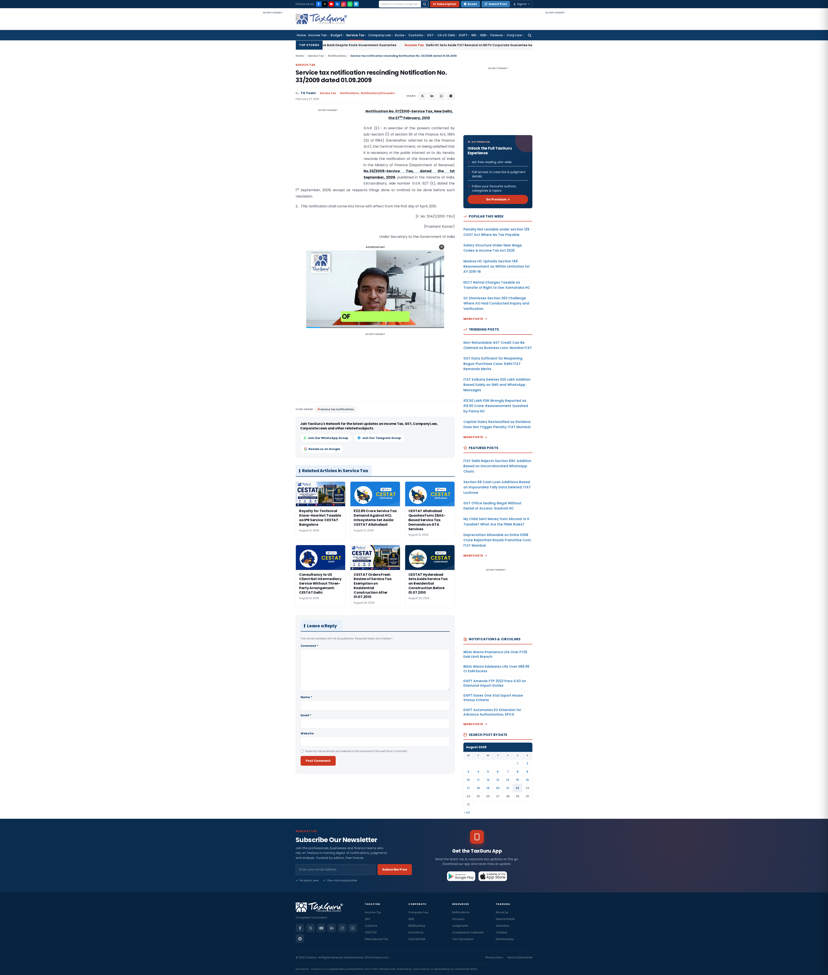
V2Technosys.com (376, 957)
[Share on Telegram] (451, 96)
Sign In (521, 4)
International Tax (376, 939)
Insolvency (415, 932)
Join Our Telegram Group (381, 438)
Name (306, 697)
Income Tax (317, 35)
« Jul (467, 812)
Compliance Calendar (468, 932)
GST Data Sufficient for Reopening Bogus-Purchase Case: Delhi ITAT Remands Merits (492, 363)
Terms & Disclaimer (519, 957)
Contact (501, 932)
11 (478, 780)
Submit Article (505, 919)
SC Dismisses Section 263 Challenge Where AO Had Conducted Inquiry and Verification (496, 303)
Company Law (379, 35)
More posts (473, 319)
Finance (496, 35)
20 (498, 788)
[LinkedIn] (337, 4)
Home (301, 35)
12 (488, 780)
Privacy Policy (494, 957)
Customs (415, 35)
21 (507, 788)
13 (497, 780)
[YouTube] (331, 4)
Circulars (458, 919)
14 (507, 780)
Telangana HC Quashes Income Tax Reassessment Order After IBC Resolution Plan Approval (532, 45)
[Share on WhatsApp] (441, 96)
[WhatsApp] (350, 4)
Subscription (446, 4)
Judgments (460, 926)
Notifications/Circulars (378, 93)
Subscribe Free (394, 869)
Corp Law (514, 35)
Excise (400, 35)
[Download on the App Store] (492, 876)
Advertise (502, 926)
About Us (502, 912)
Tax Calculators (463, 939)
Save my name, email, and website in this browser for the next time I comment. (356, 751)
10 (468, 780)
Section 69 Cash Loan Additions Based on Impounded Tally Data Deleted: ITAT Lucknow (497, 487)
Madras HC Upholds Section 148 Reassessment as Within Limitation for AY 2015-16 (496, 266)
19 (487, 788)
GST (430, 35)
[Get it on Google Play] (461, 876)
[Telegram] (356, 4)
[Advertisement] (273, 79)
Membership (505, 939)
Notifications (337, 56)
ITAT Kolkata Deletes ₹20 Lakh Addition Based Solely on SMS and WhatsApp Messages (496, 384)
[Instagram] (343, 4)
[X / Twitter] (325, 4)
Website (307, 733)
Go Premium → (498, 199)
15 (517, 780)
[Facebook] (318, 4)
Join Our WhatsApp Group (328, 438)
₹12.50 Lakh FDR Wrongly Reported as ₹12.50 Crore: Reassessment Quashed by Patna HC (495, 405)
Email (306, 715)
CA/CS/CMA (416, 939)
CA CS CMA (446, 35)
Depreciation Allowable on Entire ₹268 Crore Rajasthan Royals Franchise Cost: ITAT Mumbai (497, 540)
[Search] (424, 4)
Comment (309, 646)
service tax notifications (337, 409)
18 (478, 788)
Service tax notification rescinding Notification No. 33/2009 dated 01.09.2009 (371, 76)
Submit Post (498, 4)
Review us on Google (324, 449)
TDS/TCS (371, 932)
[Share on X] (422, 96)
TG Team (308, 93)
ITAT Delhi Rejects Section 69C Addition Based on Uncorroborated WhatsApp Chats (497, 466)
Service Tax (355, 35)
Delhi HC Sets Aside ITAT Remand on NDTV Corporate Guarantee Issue (375, 45)
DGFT (463, 35)
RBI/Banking (416, 926)
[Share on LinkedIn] (432, 96)
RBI (473, 35)
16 (527, 780)
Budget (336, 35)
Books (472, 4)
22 (517, 788)
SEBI (483, 35)
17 (468, 788)
